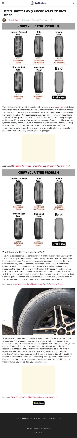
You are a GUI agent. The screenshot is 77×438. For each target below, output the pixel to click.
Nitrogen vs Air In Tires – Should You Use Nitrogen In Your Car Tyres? (40, 166)
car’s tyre (59, 107)
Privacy (17, 418)
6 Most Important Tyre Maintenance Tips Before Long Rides (36, 284)
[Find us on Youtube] (41, 433)
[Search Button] (74, 3)
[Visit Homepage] (38, 3)
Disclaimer (24, 418)
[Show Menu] (3, 3)
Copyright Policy (35, 418)
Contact (44, 418)
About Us (52, 418)
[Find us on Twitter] (36, 433)
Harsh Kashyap (13, 20)
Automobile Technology (39, 20)
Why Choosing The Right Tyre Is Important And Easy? (34, 397)
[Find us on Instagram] (39, 433)
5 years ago (25, 20)
